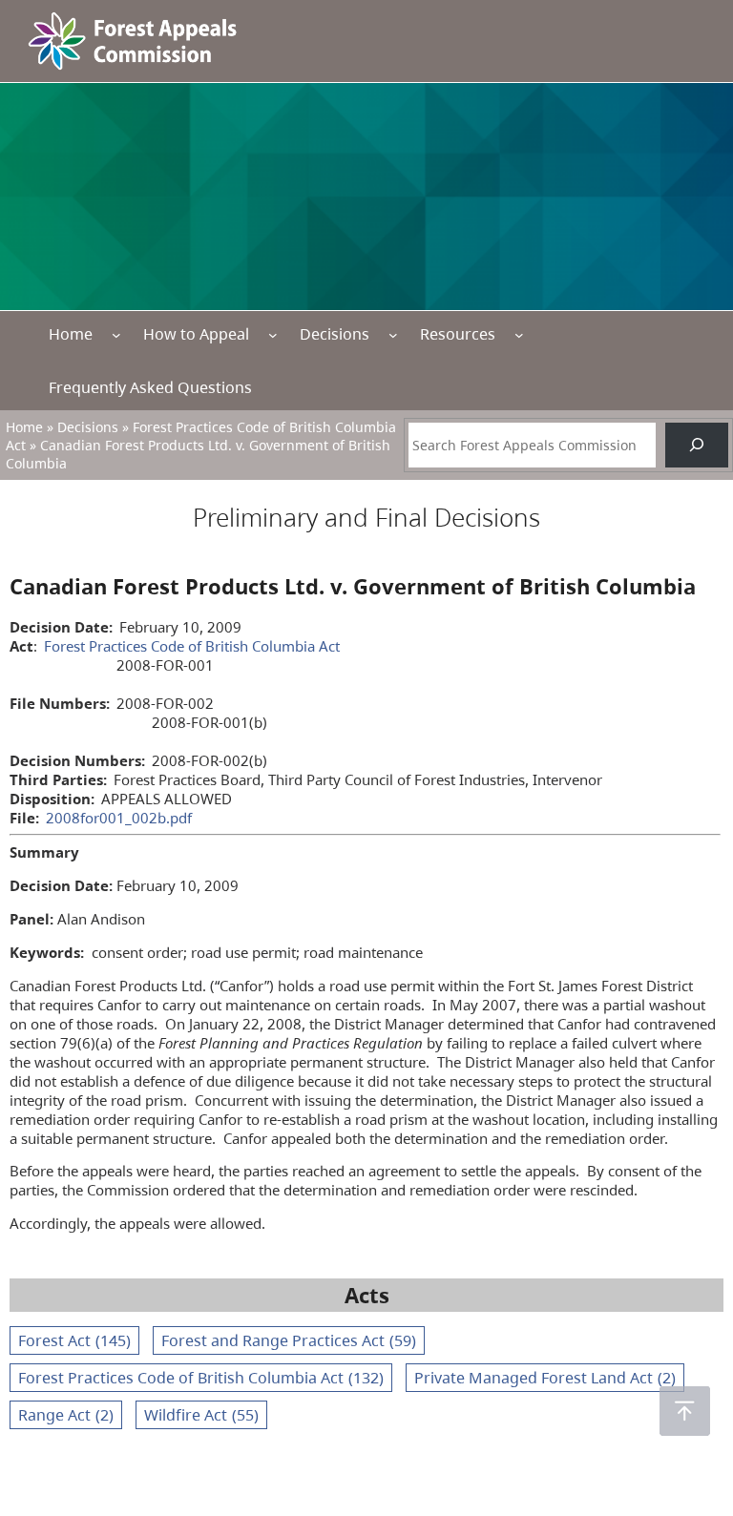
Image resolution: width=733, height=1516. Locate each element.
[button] (685, 1411)
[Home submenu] (116, 335)
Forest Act (74, 1340)
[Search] (696, 445)
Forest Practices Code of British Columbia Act (192, 645)
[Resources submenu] (519, 335)
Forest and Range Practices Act (288, 1340)
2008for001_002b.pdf (119, 817)
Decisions (334, 333)
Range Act (66, 1414)
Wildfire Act (201, 1414)
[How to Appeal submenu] (273, 335)
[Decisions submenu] (393, 335)
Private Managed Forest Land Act (545, 1377)
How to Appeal (196, 333)
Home (71, 333)
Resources (457, 333)
